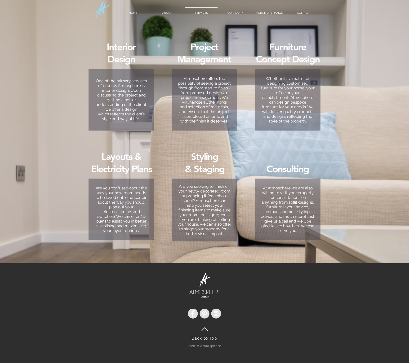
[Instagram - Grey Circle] (216, 314)
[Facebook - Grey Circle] (193, 314)
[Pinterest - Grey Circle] (204, 314)
